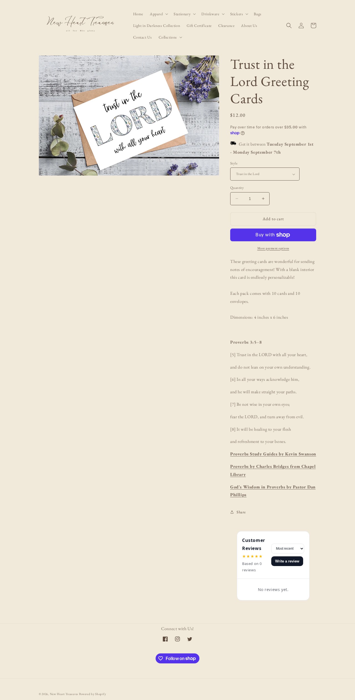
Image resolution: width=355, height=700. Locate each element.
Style (233, 163)
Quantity (237, 187)
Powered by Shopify (92, 694)
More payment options (273, 248)
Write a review (287, 561)
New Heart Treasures (64, 694)
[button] (158, 14)
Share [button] (241, 511)
